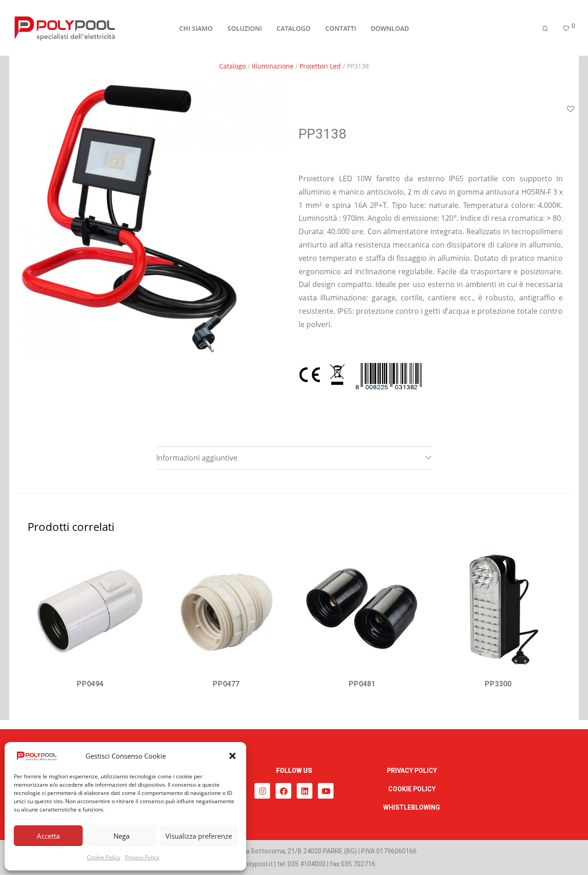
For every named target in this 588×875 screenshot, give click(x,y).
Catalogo (232, 66)
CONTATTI (340, 28)
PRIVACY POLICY (412, 770)
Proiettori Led (320, 66)
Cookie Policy (103, 857)
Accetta (48, 835)
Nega (121, 835)
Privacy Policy (142, 857)
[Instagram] (262, 791)
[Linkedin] (304, 791)
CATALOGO (294, 28)
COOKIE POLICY (411, 789)
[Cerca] (545, 29)
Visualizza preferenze (198, 835)
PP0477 (226, 683)
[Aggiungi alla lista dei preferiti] (141, 558)
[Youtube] (326, 791)
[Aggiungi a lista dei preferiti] (570, 109)
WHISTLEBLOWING (411, 807)
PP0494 (90, 683)
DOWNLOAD (390, 28)
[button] (232, 755)
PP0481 (362, 683)
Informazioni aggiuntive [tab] (196, 458)
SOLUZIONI (244, 28)
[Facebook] (283, 791)
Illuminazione (273, 66)
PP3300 (498, 683)
